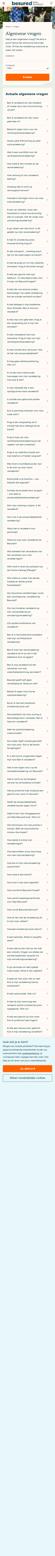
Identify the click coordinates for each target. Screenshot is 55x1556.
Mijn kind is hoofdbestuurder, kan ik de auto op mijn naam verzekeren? (24, 467)
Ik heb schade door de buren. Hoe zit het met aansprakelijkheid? (24, 351)
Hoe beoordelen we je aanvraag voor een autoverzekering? (24, 853)
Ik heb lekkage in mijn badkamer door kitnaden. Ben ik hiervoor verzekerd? (23, 308)
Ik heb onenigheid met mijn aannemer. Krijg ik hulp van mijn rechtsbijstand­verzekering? (23, 338)
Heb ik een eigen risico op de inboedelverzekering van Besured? (25, 769)
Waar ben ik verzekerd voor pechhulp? (21, 530)
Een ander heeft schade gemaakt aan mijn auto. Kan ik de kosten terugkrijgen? (24, 745)
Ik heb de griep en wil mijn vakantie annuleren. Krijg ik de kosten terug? (25, 264)
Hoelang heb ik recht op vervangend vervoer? (19, 188)
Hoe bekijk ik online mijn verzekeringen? (19, 842)
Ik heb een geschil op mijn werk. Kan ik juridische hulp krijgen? (23, 1018)
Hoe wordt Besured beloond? (22, 909)
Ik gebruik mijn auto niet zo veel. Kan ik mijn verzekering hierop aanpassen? (23, 982)
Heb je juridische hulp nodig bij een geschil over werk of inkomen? (25, 792)
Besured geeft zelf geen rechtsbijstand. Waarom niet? (22, 681)
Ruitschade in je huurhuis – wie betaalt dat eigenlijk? (23, 480)
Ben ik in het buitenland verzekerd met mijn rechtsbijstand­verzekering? (24, 638)
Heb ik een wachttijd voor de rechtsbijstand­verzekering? (22, 154)
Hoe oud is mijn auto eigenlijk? (23, 882)
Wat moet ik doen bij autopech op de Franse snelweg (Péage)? (25, 568)
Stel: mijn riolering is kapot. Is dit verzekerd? (24, 507)
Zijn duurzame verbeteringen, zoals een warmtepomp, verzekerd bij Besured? (25, 597)
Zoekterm (10, 56)
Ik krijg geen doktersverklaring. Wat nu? (23, 363)
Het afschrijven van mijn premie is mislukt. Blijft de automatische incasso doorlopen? (24, 829)
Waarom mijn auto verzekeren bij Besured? (24, 541)
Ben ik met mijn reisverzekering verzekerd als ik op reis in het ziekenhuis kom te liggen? (23, 653)
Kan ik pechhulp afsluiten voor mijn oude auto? (25, 412)
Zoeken (27, 77)
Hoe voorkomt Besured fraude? (23, 890)
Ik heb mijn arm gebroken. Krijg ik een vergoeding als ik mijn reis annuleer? (24, 323)
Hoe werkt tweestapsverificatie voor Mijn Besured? (23, 900)
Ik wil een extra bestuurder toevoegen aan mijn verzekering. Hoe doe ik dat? (24, 376)
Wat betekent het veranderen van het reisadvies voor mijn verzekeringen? (24, 555)
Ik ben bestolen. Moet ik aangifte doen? (24, 939)
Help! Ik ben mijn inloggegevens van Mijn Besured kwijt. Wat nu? (23, 815)
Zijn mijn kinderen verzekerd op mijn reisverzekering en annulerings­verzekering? (23, 612)
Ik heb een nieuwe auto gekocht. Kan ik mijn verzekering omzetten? (24, 1030)
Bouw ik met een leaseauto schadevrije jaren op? (21, 705)
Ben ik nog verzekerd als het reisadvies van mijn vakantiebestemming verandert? (24, 668)
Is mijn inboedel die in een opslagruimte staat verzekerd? (23, 389)
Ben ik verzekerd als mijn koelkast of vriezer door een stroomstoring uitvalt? (24, 106)
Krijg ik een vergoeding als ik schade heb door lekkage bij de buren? (23, 426)
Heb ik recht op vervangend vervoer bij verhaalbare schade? (23, 781)
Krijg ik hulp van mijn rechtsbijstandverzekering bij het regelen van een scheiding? (24, 441)
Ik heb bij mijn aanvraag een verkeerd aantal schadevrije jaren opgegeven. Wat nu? (24, 1005)
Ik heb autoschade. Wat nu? (21, 993)
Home (8, 27)
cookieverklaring (30, 1053)
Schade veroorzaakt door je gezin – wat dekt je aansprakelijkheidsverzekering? (24, 494)
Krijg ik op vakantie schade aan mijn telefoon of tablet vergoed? (24, 454)
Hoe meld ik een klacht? (19, 874)
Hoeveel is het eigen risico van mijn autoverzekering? (25, 200)
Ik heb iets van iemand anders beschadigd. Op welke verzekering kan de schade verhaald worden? (25, 293)
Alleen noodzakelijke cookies (27, 1078)
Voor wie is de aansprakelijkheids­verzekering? (24, 519)
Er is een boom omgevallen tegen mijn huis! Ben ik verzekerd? (24, 758)
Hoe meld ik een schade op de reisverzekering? (22, 165)
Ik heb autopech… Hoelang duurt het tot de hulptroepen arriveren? (24, 253)
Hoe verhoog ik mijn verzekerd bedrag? (22, 177)
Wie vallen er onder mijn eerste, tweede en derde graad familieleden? (23, 582)
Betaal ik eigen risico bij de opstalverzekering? (21, 693)
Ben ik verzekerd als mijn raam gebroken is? (22, 119)
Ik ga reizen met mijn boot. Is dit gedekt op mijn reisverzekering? (23, 230)
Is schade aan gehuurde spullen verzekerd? (23, 401)
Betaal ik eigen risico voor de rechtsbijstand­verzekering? (22, 131)
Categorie (10, 65)
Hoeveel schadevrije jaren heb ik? (24, 929)
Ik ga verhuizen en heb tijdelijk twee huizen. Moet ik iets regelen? (24, 969)
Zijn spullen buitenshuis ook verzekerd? (21, 625)
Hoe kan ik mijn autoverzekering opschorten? (23, 865)
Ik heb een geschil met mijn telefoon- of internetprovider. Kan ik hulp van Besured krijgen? (24, 278)
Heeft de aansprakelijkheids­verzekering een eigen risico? (22, 803)
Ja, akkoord (27, 1068)
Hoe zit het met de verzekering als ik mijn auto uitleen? (24, 919)
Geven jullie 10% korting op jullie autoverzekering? (23, 142)
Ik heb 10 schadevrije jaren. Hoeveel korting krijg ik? (21, 241)
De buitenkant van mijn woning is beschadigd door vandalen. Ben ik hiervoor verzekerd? (25, 718)
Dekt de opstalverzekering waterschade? (20, 731)
